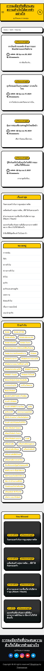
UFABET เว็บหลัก (11, 375)
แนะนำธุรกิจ (8, 313)
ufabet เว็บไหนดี (27, 375)
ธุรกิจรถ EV (9, 412)
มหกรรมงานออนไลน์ (24, 412)
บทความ (6, 295)
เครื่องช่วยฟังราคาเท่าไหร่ (14, 460)
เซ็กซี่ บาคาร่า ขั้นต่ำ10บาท (14, 471)
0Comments (14, 57)
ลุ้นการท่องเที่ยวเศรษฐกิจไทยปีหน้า (22, 125)
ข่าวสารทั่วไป (8, 271)
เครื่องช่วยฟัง (9, 444)
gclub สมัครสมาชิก (26, 337)
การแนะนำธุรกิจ (10, 385)
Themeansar (22, 667)
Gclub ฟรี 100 (19, 332)
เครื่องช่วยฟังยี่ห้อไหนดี (13, 455)
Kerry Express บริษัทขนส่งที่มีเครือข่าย (19, 348)
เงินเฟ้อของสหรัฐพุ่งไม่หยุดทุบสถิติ (16, 465)
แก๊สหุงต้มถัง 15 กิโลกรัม (13, 492)
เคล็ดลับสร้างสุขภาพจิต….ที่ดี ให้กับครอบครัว (21, 210)
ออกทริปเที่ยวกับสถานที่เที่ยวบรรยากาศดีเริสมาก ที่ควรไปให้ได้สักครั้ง (22, 615)
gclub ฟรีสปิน (10, 337)
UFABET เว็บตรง (31, 369)
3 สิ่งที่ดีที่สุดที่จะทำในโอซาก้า (15, 233)
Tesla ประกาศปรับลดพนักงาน (15, 353)
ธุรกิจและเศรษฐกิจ (22, 42)
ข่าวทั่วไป (7, 265)
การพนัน (6, 253)
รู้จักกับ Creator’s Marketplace (17, 417)
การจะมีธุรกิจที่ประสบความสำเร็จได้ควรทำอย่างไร (20, 9)
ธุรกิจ (5, 283)
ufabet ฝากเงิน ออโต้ (12, 369)
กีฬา (5, 259)
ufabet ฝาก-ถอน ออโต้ (29, 359)
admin (12, 54)
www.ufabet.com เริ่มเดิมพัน (16, 380)
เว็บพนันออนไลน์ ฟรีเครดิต (14, 486)
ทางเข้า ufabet (10, 401)
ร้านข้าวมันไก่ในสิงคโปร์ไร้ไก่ (15, 423)
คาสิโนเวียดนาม (26, 385)
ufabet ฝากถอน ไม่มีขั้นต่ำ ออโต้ (16, 364)
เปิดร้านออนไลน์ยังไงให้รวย (14, 476)
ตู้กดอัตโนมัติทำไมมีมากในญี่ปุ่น (16, 396)
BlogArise (35, 664)
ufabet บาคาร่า (11, 359)
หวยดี (27, 439)
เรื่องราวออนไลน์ (10, 307)
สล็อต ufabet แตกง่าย (13, 439)
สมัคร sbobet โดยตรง (13, 428)
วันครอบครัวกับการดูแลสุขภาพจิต (17, 204)
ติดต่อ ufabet (10, 391)
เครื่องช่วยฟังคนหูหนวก (26, 444)
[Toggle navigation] (2, 12)
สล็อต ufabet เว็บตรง (13, 433)
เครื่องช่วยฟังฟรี (29, 449)
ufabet (33, 353)
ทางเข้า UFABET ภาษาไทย (14, 407)
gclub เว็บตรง (25, 343)
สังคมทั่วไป (7, 301)
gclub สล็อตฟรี (10, 343)
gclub (7, 332)
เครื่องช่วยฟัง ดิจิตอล (12, 449)
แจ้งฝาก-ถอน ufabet (12, 497)
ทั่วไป (5, 277)
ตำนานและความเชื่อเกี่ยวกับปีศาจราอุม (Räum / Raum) (22, 590)
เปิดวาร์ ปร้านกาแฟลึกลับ (13, 481)
